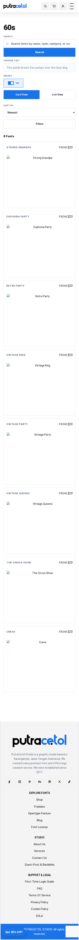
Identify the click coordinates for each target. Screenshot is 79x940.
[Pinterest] (29, 781)
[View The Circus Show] (39, 590)
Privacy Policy (39, 902)
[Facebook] (9, 781)
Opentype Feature (39, 813)
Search (7, 36)
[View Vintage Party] (39, 452)
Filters (39, 123)
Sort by (8, 105)
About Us (39, 844)
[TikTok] (69, 781)
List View (57, 94)
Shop (39, 799)
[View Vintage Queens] (39, 521)
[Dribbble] (49, 781)
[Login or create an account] (63, 6)
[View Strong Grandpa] (39, 175)
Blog (39, 820)
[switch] (13, 83)
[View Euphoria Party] (39, 244)
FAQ (39, 888)
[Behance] (39, 781)
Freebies (39, 806)
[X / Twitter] (59, 781)
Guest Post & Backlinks (39, 864)
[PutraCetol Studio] (19, 6)
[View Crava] (39, 659)
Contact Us (39, 858)
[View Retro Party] (39, 313)
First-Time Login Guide (39, 881)
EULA (39, 916)
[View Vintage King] (39, 382)
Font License (39, 827)
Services (39, 851)
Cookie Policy (39, 909)
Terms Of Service (39, 895)
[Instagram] (19, 781)
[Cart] (54, 6)
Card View (22, 94)
